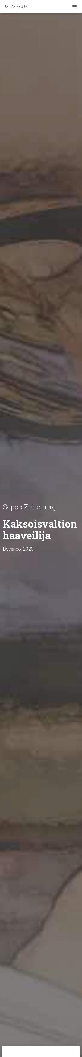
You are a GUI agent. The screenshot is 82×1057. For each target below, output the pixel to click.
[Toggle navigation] (74, 6)
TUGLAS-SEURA (15, 7)
